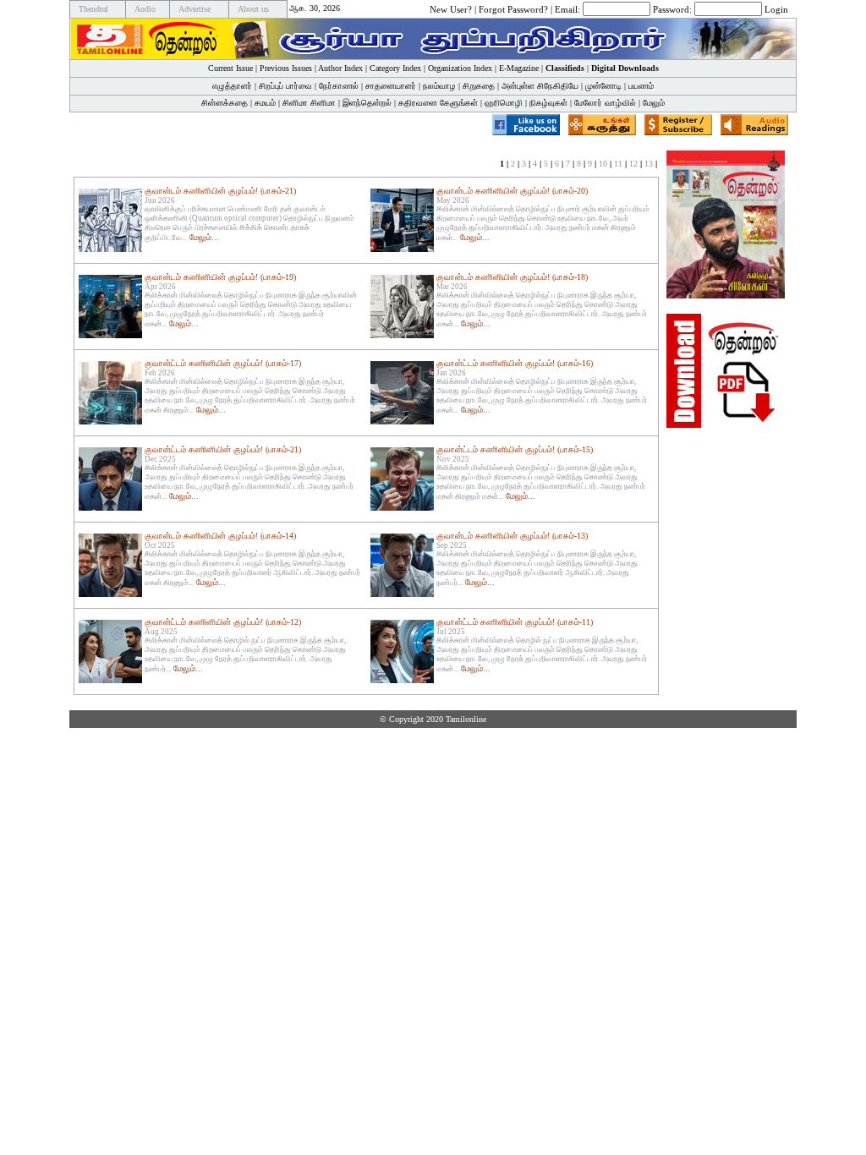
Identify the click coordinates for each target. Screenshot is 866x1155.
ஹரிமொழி (504, 102)
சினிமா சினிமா (309, 102)
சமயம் (265, 102)
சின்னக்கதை (224, 102)
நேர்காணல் (339, 85)
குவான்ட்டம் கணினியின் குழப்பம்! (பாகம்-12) (223, 622)
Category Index (395, 68)
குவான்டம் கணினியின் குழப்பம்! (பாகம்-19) (220, 277)
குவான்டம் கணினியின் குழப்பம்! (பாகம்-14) (220, 535)
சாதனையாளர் (390, 85)
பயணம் (641, 85)
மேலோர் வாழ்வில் (605, 102)
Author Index (340, 68)
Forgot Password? (513, 8)
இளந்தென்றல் (367, 102)
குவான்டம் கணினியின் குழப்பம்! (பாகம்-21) (220, 190)
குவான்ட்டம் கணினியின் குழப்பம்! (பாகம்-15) (514, 449)
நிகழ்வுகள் (548, 102)
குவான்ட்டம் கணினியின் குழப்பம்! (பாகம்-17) (223, 363)
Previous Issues (286, 68)
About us (253, 9)
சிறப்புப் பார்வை (285, 85)
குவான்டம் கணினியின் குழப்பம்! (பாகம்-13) (512, 535)
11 (618, 163)
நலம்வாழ (439, 85)
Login (776, 8)
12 (633, 163)
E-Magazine (519, 68)
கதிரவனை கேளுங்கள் (438, 102)
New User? (451, 8)
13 (648, 163)
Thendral (93, 9)
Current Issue (230, 68)
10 (603, 163)
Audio (145, 9)
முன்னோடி (603, 85)
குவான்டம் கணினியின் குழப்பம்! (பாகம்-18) (512, 277)
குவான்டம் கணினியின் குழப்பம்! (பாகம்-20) (512, 190)
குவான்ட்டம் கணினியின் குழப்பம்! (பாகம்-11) (514, 622)
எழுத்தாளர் (232, 85)
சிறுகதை (479, 85)
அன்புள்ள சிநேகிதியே (540, 85)
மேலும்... (204, 237)
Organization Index (460, 68)
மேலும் (654, 102)
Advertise (194, 9)
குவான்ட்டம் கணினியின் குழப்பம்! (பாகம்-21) (223, 449)
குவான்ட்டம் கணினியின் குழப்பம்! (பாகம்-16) (514, 363)
